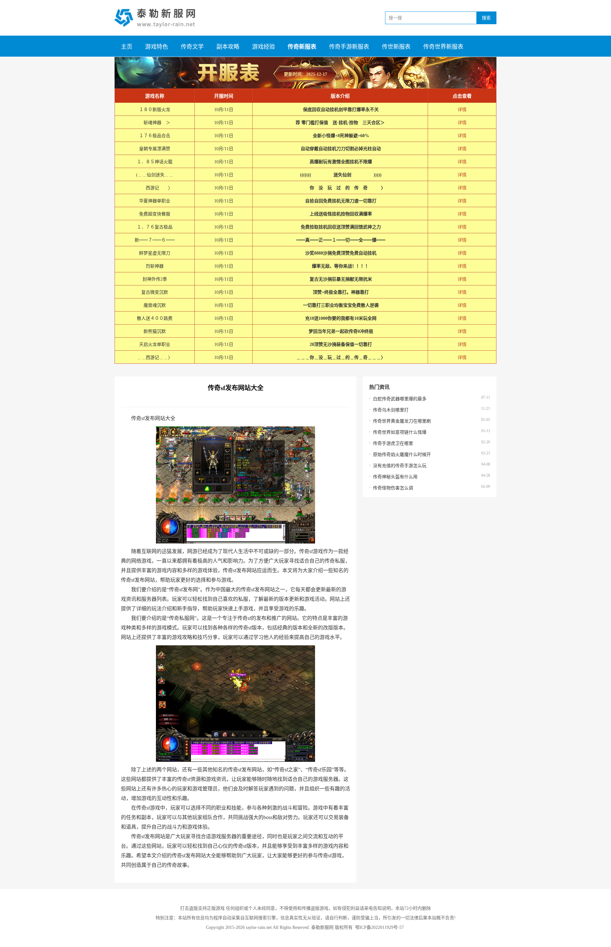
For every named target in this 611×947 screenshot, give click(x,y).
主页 (126, 47)
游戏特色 (156, 47)
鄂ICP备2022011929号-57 (379, 927)
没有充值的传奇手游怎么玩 (399, 465)
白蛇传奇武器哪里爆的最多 (399, 398)
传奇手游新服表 (349, 47)
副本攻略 (227, 47)
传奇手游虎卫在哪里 (393, 443)
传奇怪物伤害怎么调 (393, 488)
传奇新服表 (302, 47)
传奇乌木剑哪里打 (391, 410)
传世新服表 (396, 47)
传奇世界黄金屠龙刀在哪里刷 (402, 421)
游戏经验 (263, 47)
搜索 (486, 17)
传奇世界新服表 (443, 47)
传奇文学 (192, 47)
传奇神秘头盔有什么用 (395, 476)
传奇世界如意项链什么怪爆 (399, 432)
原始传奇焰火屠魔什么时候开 (402, 454)
